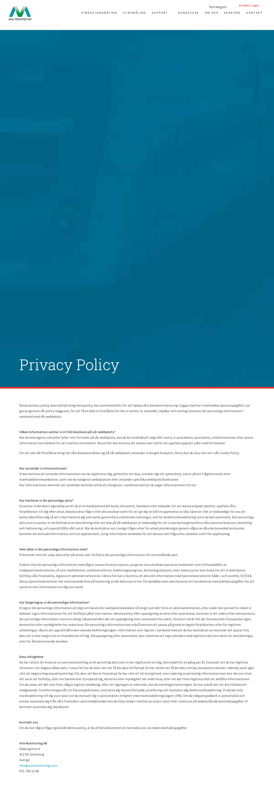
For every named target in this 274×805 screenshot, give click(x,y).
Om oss (211, 13)
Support (160, 13)
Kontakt (254, 13)
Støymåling (134, 13)
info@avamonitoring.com (38, 765)
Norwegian (218, 6)
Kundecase (188, 13)
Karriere (232, 13)
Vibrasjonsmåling (99, 13)
